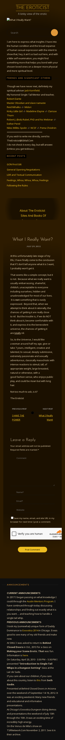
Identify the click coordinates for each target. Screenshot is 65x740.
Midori (28, 107)
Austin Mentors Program (40, 601)
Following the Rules (17, 185)
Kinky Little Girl (15, 111)
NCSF (33, 127)
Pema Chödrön (48, 127)
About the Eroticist (32, 211)
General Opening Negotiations (23, 169)
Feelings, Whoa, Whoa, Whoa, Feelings (28, 180)
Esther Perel (13, 123)
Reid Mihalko (14, 107)
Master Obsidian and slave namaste (26, 103)
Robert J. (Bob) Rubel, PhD (21, 119)
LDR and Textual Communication (24, 174)
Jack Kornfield (32, 90)
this (39, 680)
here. (26, 655)
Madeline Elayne (35, 111)
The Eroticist (32, 8)
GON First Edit (14, 164)
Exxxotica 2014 (30, 630)
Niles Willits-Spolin (17, 127)
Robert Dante (14, 98)
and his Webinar (44, 119)
